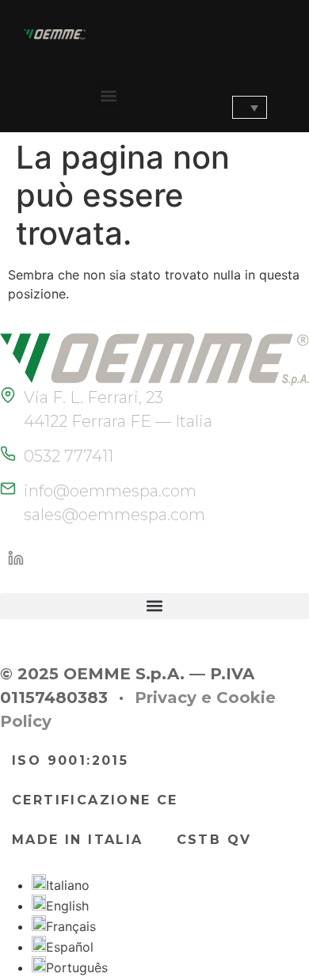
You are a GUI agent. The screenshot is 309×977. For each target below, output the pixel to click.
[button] (108, 95)
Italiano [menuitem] (68, 885)
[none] (240, 108)
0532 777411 (68, 456)
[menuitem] (249, 108)
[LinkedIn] (16, 558)
